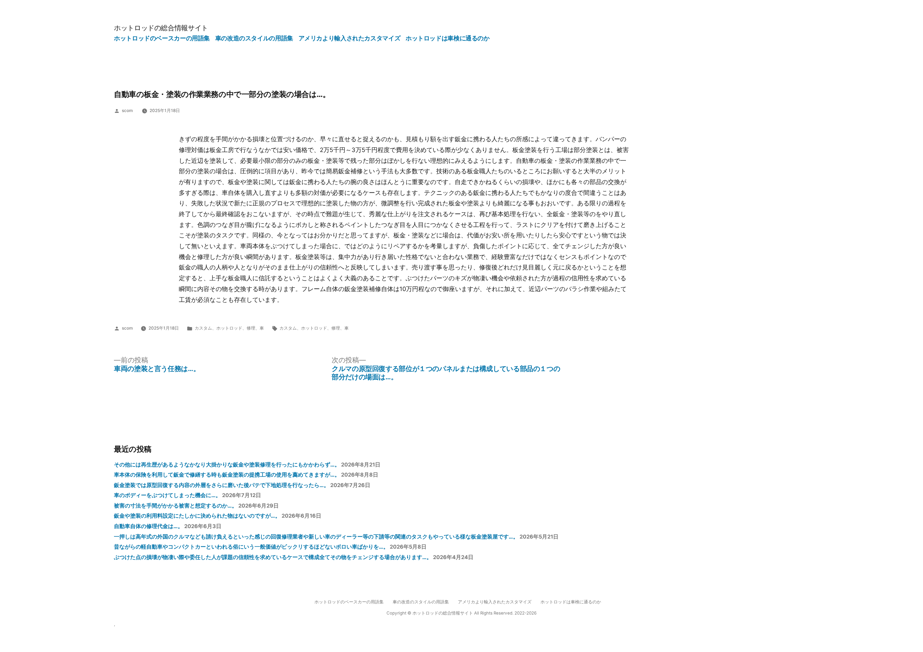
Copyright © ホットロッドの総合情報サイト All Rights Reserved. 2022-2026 (461, 613)
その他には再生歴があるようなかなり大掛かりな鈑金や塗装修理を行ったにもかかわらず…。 (227, 464)
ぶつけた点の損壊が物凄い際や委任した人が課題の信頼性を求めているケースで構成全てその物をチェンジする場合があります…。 (273, 557)
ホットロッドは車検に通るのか (448, 38)
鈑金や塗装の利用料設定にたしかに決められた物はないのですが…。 (197, 516)
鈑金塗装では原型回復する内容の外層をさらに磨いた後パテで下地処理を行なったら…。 (221, 485)
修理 (251, 328)
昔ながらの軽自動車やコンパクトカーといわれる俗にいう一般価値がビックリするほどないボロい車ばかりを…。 (251, 547)
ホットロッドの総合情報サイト (161, 28)
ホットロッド (229, 328)
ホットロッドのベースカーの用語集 (162, 38)
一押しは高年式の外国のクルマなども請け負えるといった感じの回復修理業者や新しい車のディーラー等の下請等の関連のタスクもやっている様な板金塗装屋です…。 (316, 536)
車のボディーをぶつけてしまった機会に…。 (167, 495)
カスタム (203, 328)
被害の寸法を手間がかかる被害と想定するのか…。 (175, 506)
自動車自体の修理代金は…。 (148, 526)
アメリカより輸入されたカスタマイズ (350, 38)
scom (127, 110)
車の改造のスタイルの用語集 (254, 38)
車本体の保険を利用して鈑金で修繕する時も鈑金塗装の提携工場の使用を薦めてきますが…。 (227, 475)
